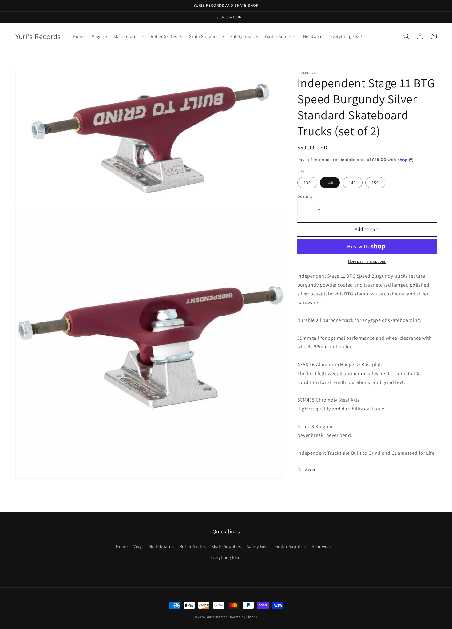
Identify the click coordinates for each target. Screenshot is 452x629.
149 (352, 182)
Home (122, 546)
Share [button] (310, 469)
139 (307, 182)
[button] (406, 36)
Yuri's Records (217, 617)
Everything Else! (226, 557)
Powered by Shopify (242, 617)
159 (375, 182)
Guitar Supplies (290, 546)
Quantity (305, 196)
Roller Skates (193, 546)
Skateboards (161, 546)
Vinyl (138, 546)
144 (329, 182)
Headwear (321, 546)
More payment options (367, 261)
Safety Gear (258, 546)
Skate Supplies (226, 546)
